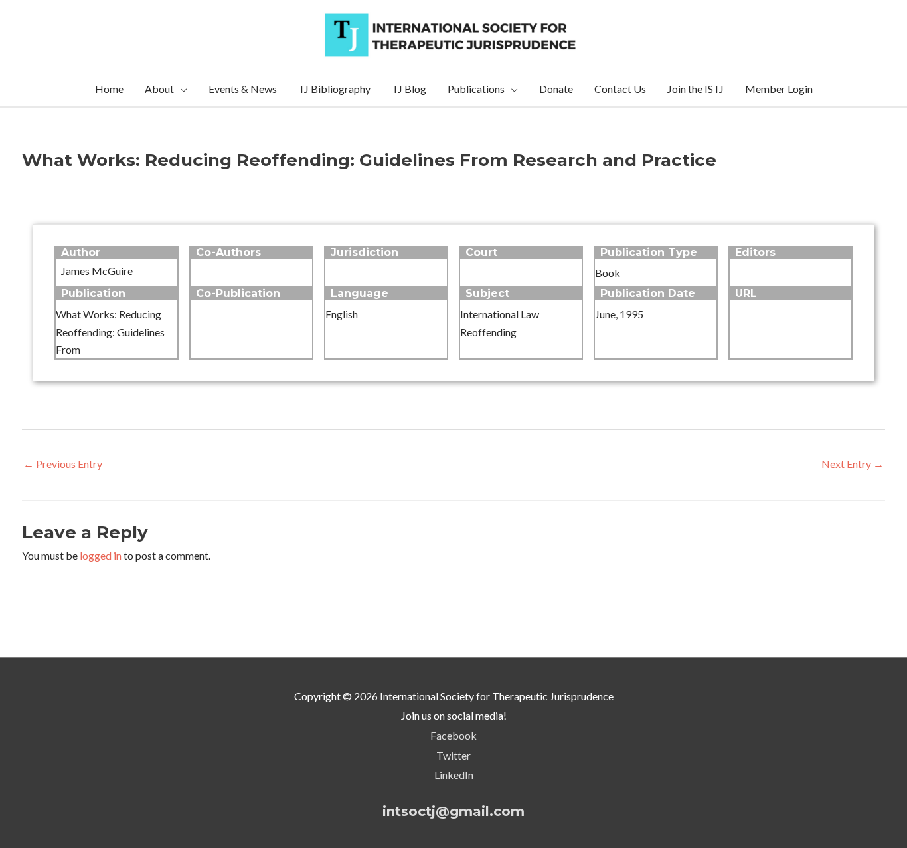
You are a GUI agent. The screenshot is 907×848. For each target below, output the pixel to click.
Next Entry (852, 463)
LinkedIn (453, 774)
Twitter (453, 755)
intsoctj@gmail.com (453, 811)
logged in (101, 555)
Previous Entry (62, 463)
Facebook (453, 735)
